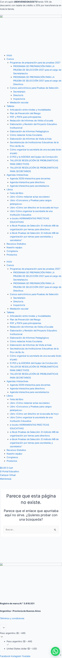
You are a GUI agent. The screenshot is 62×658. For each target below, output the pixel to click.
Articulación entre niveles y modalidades (30, 109)
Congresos (12, 251)
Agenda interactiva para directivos (27, 182)
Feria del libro (16, 193)
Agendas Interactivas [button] (17, 175)
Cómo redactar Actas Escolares (26, 135)
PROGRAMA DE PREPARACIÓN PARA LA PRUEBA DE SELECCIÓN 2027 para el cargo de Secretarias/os (37, 70)
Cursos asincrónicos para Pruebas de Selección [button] (34, 88)
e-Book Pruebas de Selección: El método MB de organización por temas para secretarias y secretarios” (34, 237)
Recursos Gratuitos (16, 244)
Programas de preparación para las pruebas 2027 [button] (35, 62)
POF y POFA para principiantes (25, 117)
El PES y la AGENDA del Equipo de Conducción (34, 157)
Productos (12, 254)
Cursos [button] (10, 59)
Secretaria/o (19, 91)
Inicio (9, 55)
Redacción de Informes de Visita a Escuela (31, 120)
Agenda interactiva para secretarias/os (29, 186)
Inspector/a (19, 99)
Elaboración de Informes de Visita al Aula (30, 138)
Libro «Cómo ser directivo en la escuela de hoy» (34, 207)
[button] (55, 651)
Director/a (18, 95)
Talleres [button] (10, 106)
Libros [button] (10, 189)
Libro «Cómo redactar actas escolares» (30, 196)
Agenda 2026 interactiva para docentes (30, 178)
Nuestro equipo (14, 247)
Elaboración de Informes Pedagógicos (29, 131)
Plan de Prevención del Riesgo (25, 113)
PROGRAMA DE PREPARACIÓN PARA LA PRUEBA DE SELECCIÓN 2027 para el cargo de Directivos (37, 81)
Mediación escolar (19, 102)
